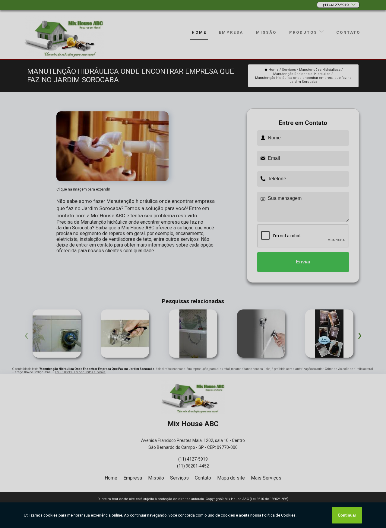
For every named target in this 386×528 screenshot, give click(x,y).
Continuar (347, 515)
